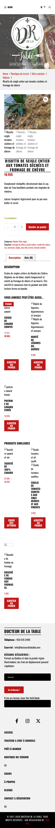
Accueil (8, 732)
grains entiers (31, 244)
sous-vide (24, 247)
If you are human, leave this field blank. (22, 698)
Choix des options (11, 522)
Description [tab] (15, 257)
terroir (30, 247)
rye (5, 247)
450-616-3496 (23, 640)
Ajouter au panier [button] (11, 364)
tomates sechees (40, 247)
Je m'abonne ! (14, 690)
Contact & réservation (17, 798)
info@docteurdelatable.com (27, 647)
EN (5, 765)
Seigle (18, 247)
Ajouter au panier (37, 227)
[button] (49, 7)
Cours (8, 773)
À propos (9, 782)
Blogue (8, 790)
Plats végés (23, 241)
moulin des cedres (43, 244)
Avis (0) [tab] (29, 257)
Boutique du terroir (16, 757)
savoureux (11, 247)
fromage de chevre (19, 244)
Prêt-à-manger (12, 749)
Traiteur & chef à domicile (19, 740)
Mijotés (15, 241)
